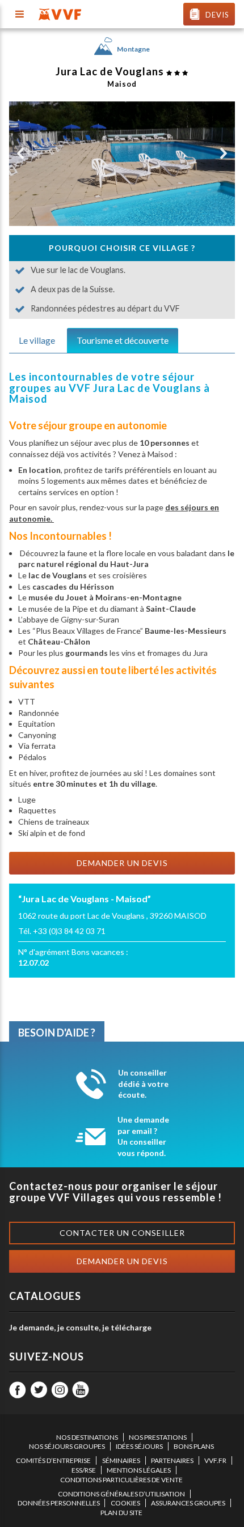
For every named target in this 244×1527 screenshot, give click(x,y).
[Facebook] (17, 1389)
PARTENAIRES (172, 1460)
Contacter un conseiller (122, 1233)
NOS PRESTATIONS (158, 1437)
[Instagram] (59, 1389)
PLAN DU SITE (121, 1512)
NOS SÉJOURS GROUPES (67, 1446)
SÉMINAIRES (121, 1460)
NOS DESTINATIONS (87, 1437)
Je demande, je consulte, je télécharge (80, 1327)
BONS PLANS (194, 1446)
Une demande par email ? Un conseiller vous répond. (143, 1136)
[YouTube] (80, 1389)
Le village (37, 340)
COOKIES (125, 1503)
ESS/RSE (83, 1470)
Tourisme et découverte (123, 340)
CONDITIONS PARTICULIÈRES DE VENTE (121, 1479)
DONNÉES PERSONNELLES (59, 1503)
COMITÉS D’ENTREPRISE (53, 1460)
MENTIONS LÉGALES (139, 1470)
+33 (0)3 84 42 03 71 (69, 931)
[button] (20, 153)
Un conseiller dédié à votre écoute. (143, 1083)
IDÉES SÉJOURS (139, 1446)
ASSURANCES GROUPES (188, 1503)
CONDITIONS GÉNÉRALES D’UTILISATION (121, 1494)
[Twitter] (38, 1389)
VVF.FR (215, 1460)
